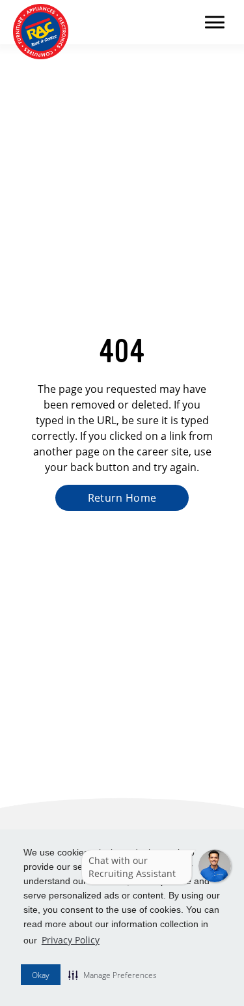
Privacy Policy (71, 940)
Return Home (122, 498)
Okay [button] (40, 975)
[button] (112, 974)
